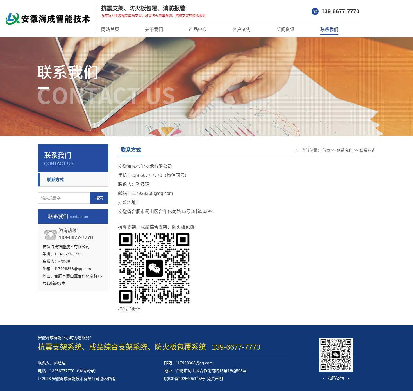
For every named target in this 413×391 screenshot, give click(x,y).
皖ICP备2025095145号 (184, 378)
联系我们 (329, 29)
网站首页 (110, 29)
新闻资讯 (285, 29)
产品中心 (198, 29)
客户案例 (242, 29)
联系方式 (55, 179)
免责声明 (215, 378)
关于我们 (154, 29)
